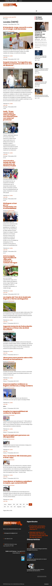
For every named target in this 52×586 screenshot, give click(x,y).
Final (24, 506)
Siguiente (19, 506)
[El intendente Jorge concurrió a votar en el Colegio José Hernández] (18, 40)
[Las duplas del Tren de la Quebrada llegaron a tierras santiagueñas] (18, 306)
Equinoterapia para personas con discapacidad (16, 436)
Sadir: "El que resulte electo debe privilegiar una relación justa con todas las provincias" (10, 115)
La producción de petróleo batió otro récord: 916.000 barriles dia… (40, 57)
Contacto (46, 584)
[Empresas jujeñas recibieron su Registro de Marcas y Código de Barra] (18, 393)
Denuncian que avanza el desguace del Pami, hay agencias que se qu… (37, 549)
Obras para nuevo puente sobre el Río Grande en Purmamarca (17, 358)
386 (20, 504)
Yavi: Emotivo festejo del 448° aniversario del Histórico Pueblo (9, 163)
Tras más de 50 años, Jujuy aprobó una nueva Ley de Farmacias (41, 83)
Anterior (9, 504)
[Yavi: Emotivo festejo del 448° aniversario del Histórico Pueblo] (10, 174)
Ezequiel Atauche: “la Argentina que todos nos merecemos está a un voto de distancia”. (17, 64)
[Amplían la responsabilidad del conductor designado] (18, 418)
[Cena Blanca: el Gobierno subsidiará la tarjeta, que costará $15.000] (18, 488)
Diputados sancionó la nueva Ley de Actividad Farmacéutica (42, 96)
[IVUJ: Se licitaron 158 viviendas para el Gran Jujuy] (18, 463)
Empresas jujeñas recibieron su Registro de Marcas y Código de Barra (18, 385)
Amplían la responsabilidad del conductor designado (15, 412)
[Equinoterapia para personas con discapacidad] (18, 442)
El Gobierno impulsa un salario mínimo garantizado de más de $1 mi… (41, 70)
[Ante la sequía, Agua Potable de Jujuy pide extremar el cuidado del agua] (10, 271)
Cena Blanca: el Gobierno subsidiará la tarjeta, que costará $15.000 (17, 482)
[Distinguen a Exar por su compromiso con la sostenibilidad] (10, 216)
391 (8, 506)
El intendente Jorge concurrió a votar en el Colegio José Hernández (17, 28)
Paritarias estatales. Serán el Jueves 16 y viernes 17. (37, 527)
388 (27, 504)
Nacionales (39, 23)
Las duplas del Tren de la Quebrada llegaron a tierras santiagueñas (17, 298)
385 (17, 504)
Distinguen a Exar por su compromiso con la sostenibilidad (10, 205)
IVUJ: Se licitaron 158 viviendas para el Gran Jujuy (17, 456)
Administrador (11, 31)
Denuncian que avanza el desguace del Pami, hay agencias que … (40, 34)
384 (14, 504)
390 (5, 506)
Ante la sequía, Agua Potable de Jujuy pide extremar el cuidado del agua (10, 259)
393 (15, 506)
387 (24, 504)
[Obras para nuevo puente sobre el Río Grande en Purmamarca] (18, 366)
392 (11, 506)
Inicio (5, 504)
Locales (11, 56)
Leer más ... (5, 57)
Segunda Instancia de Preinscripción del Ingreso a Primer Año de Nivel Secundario (17, 328)
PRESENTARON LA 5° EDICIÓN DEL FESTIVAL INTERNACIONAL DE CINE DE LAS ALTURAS (38, 534)
